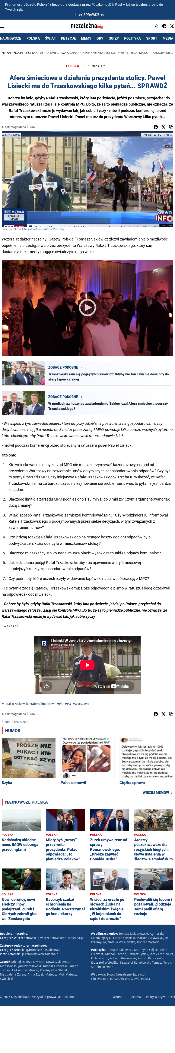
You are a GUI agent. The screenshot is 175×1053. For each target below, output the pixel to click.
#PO (68, 704)
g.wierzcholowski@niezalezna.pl (61, 938)
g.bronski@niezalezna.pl (43, 950)
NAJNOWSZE (10, 38)
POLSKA (33, 38)
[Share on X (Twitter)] (163, 127)
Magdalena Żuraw (23, 127)
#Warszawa (81, 704)
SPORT (152, 38)
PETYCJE (68, 38)
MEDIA (168, 38)
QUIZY (114, 38)
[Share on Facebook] (156, 127)
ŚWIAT (50, 38)
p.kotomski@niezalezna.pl (40, 954)
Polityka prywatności (160, 997)
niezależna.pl (13, 52)
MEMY (86, 38)
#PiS (60, 704)
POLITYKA (132, 38)
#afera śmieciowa (42, 704)
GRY (99, 38)
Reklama (135, 997)
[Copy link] (171, 127)
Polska (32, 52)
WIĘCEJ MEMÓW (156, 793)
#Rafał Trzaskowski (15, 704)
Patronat (117, 997)
